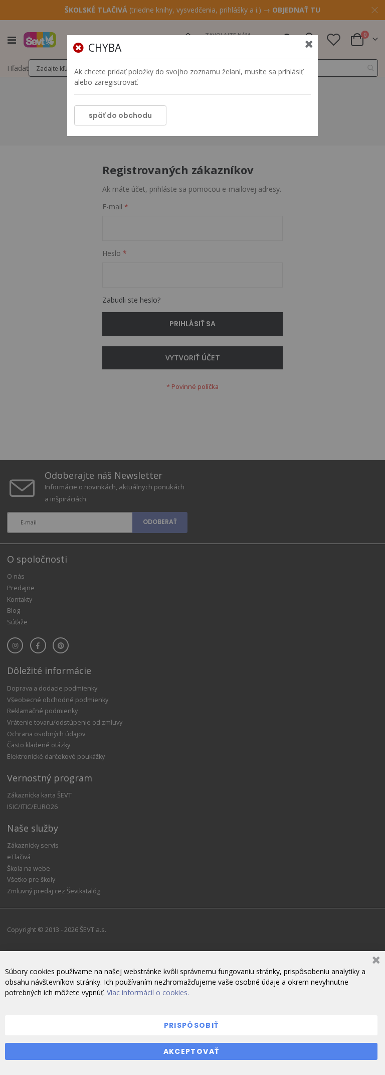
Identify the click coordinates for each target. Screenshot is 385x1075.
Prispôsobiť (191, 1025)
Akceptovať (191, 1051)
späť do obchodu (120, 115)
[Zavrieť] (374, 961)
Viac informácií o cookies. (148, 992)
